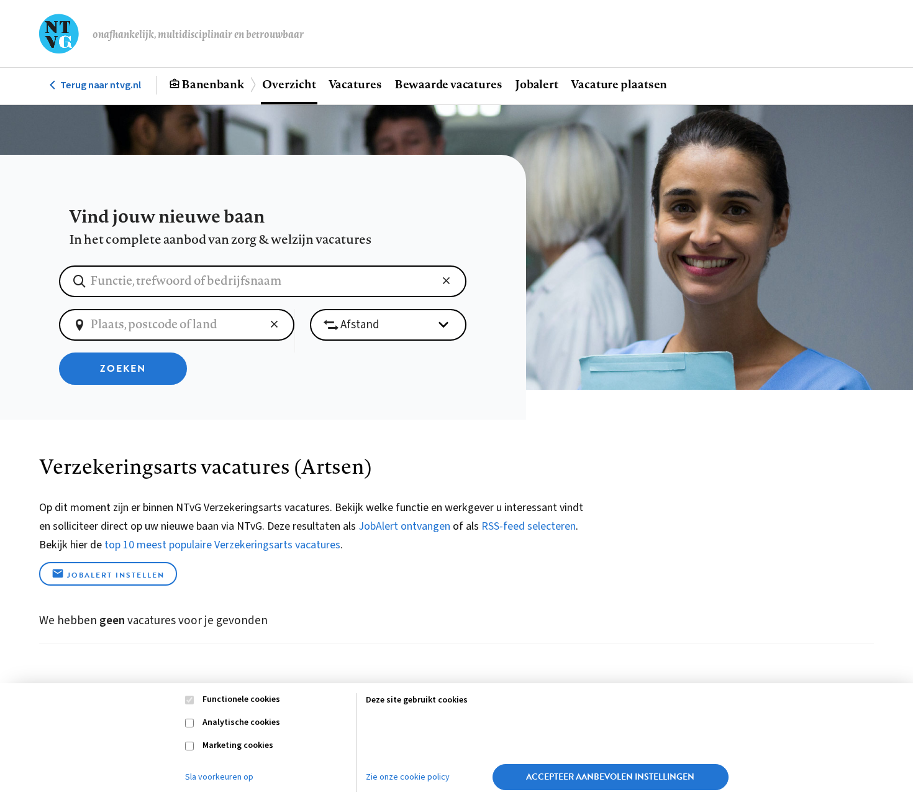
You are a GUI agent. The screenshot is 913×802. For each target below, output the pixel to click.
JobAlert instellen (116, 575)
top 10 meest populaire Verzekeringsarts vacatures (222, 545)
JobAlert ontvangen (404, 526)
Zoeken (123, 368)
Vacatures (355, 84)
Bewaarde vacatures (448, 84)
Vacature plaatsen (619, 84)
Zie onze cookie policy (408, 777)
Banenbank (212, 84)
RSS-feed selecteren (528, 526)
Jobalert (536, 84)
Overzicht (289, 84)
